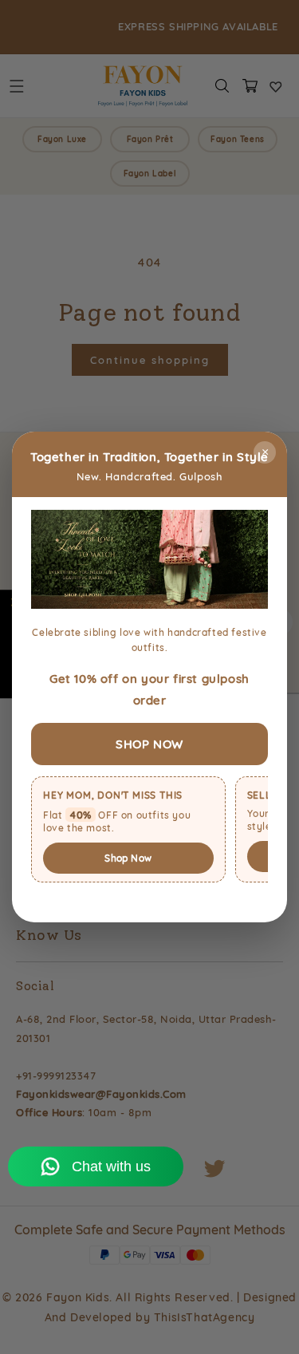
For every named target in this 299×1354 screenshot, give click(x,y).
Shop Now (127, 858)
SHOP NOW (149, 744)
